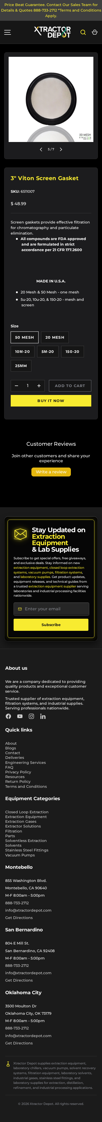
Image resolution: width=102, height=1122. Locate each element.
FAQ (9, 767)
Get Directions (19, 917)
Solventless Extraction (26, 840)
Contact (12, 752)
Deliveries (14, 757)
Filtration (13, 831)
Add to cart (70, 385)
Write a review (51, 471)
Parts (10, 836)
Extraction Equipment (26, 816)
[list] (51, 99)
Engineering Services (25, 762)
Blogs (10, 748)
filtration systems (68, 572)
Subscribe (51, 624)
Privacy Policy (18, 772)
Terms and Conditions (26, 786)
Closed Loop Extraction (27, 812)
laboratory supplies (35, 577)
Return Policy (18, 781)
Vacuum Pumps (20, 855)
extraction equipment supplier (52, 586)
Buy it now (50, 400)
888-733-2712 (17, 903)
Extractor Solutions (23, 826)
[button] (94, 32)
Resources (15, 776)
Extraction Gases (20, 821)
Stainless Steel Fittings (26, 850)
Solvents (13, 845)
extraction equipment (31, 568)
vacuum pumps (40, 572)
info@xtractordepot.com (28, 910)
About (11, 743)
